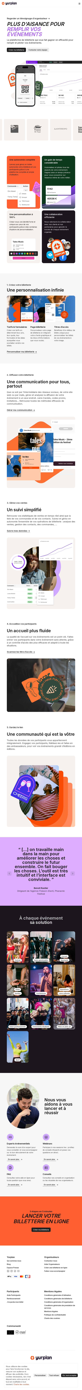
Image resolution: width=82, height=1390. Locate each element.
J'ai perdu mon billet (15, 1302)
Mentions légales (51, 1311)
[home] (9, 3)
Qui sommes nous (14, 1261)
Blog (9, 1264)
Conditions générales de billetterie (58, 1299)
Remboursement (13, 1299)
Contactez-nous (50, 1261)
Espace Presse (13, 1268)
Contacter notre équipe (38, 50)
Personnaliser (40, 1375)
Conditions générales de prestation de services (59, 1306)
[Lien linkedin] (8, 1271)
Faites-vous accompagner (54, 1271)
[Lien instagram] (11, 1271)
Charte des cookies (52, 1318)
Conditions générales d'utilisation (57, 1295)
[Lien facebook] (15, 1271)
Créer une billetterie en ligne (55, 1268)
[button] (9, 873)
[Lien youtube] (18, 1271)
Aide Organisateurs (52, 1264)
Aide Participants (13, 1295)
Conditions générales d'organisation (58, 1302)
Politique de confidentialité (55, 1315)
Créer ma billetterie (16, 50)
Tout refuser (54, 1375)
